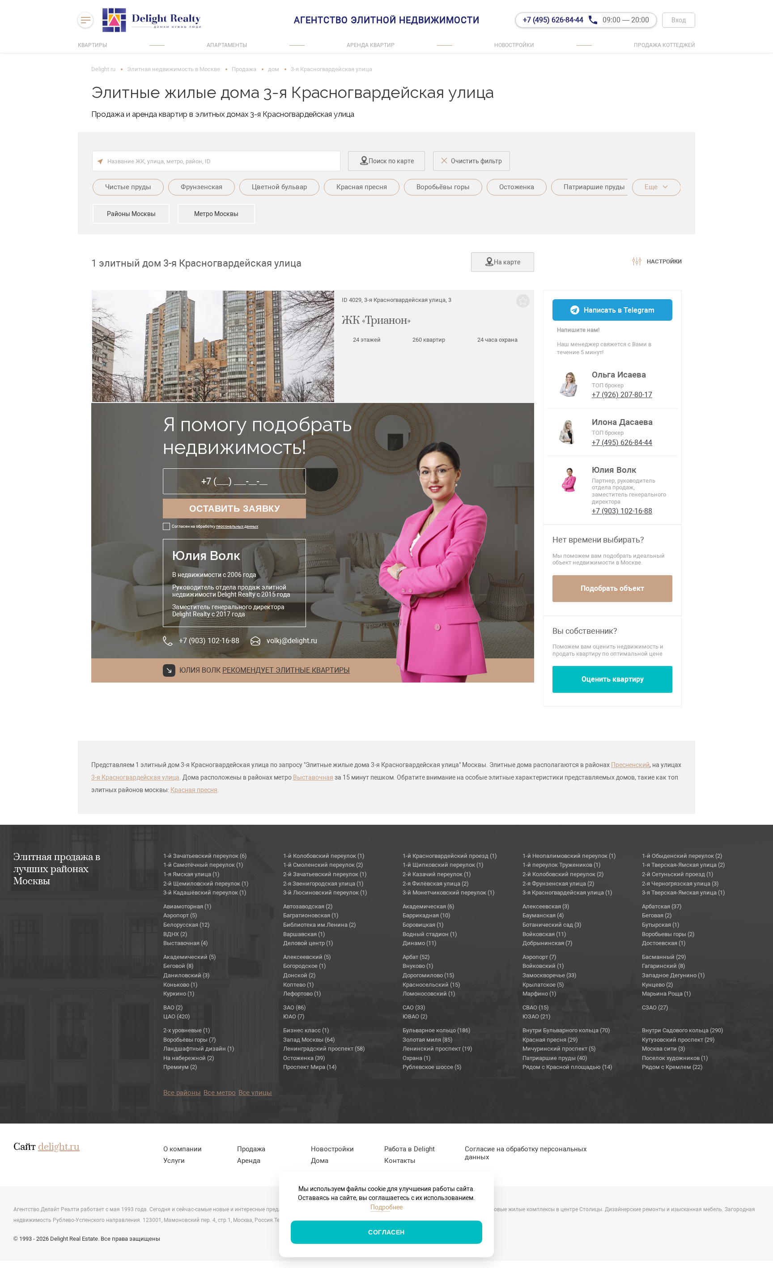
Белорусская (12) (186, 924)
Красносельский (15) (431, 984)
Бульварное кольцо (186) (437, 1030)
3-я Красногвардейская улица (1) (567, 892)
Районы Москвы (131, 213)
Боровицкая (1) (423, 924)
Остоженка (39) (304, 1058)
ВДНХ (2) (175, 934)
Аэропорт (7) (539, 957)
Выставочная (313, 777)
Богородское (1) (304, 966)
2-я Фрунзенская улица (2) (558, 883)
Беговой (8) (178, 966)
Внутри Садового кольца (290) (682, 1030)
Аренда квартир (371, 45)
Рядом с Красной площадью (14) (567, 1067)
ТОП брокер (608, 385)
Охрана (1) (417, 1058)
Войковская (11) (544, 934)
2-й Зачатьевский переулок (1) (325, 874)
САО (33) (414, 1007)
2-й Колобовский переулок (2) (563, 874)
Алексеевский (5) (307, 957)
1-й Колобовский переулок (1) (324, 855)
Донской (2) (299, 975)
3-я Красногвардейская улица (135, 777)
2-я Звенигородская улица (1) (323, 883)
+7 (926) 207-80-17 (622, 394)
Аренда (248, 1161)
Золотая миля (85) (428, 1039)
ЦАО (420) (176, 1016)
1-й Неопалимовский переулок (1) (569, 855)
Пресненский (630, 764)
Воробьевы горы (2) (668, 934)
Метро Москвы (216, 213)
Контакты (400, 1161)
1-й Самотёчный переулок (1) (203, 864)
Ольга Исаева (619, 375)
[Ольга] (569, 383)
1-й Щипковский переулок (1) (443, 864)
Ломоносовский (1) (429, 993)
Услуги (174, 1161)
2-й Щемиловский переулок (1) (206, 883)
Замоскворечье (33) (549, 975)
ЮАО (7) (294, 1016)
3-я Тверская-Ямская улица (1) (683, 892)
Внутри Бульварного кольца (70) (566, 1030)
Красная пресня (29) (550, 1039)
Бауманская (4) (543, 915)
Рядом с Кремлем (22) (672, 1067)
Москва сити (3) (663, 1048)
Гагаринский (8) (663, 966)
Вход (678, 20)
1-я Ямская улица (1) (191, 874)
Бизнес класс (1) (306, 1030)
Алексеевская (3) (545, 906)
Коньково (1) (180, 984)
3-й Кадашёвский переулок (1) (204, 892)
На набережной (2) (188, 1058)
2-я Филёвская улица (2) (436, 883)
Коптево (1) (298, 984)
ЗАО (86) (294, 1007)
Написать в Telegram (619, 310)
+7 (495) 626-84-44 (622, 442)
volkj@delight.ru (292, 640)
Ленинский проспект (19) (437, 1048)
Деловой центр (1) (308, 943)
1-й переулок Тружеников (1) (561, 864)
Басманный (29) (664, 957)
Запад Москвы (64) (309, 1039)
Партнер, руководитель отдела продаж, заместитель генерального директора (629, 491)
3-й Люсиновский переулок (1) (325, 892)
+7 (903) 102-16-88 (209, 640)
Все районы (182, 1093)
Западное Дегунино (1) (673, 975)
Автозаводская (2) (308, 906)
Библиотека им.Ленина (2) (319, 924)
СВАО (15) (535, 1007)
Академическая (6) (428, 906)
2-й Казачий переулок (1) (437, 874)
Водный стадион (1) (430, 934)
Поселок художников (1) (675, 1058)
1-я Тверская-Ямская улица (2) (683, 864)
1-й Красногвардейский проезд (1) (450, 855)
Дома (319, 1161)
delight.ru (59, 1147)
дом (273, 69)
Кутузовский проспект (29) (678, 1039)
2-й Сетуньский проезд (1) (678, 874)
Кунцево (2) (657, 984)
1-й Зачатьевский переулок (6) (205, 855)
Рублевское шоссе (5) (432, 1067)
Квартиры (92, 45)
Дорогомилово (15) (428, 975)
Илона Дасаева (622, 422)
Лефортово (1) (302, 993)
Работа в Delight (409, 1149)
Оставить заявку (234, 508)
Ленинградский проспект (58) (324, 1048)
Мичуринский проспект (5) (559, 1048)
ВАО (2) (173, 1007)
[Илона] (569, 430)
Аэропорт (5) (180, 915)
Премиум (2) (180, 1067)
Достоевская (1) (664, 943)
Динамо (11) (420, 943)
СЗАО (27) (655, 1007)
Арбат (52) (416, 957)
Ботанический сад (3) (552, 924)
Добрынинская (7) (547, 943)
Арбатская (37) (662, 906)
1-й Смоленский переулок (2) (323, 864)
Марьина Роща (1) (666, 993)
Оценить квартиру (613, 679)
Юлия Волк (614, 470)
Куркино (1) (179, 993)
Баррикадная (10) (426, 915)
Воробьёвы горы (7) (189, 1039)
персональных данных (237, 526)
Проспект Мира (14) (310, 1067)
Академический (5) (189, 957)
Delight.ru (103, 69)
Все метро (220, 1093)
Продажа (244, 69)
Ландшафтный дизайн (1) (198, 1048)
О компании (182, 1149)
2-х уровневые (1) (186, 1030)
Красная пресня (193, 789)
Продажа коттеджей (664, 45)
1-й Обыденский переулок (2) (682, 855)
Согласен (386, 1232)
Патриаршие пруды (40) (554, 1058)
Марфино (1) (539, 993)
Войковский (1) (543, 966)
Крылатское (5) (543, 984)
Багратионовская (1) (311, 915)
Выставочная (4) (185, 943)
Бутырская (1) (661, 924)
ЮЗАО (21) (536, 1016)
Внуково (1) (418, 966)
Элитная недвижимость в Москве (173, 69)
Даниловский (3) (186, 975)
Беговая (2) (657, 915)
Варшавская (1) (304, 934)
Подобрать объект (612, 588)
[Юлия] (569, 478)
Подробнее (386, 1207)
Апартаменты (227, 45)
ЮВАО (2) (415, 1016)
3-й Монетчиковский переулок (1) (449, 892)
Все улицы (255, 1093)
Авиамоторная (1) (187, 906)
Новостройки (514, 45)
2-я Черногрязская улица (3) (680, 883)
